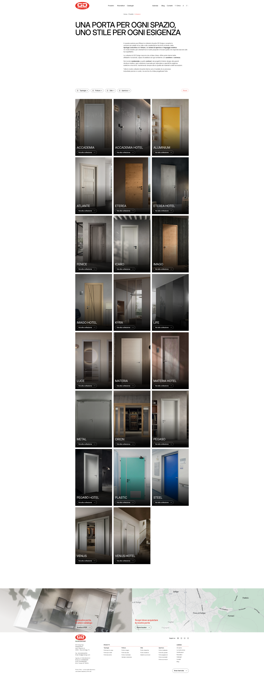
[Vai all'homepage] (82, 5)
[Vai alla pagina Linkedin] (184, 638)
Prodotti (111, 6)
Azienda (155, 6)
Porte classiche (144, 650)
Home (125, 14)
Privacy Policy (78, 669)
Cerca (178, 5)
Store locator (142, 627)
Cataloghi (130, 6)
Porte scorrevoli (163, 659)
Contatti (170, 6)
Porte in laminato (126, 655)
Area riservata (179, 670)
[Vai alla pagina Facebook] (181, 638)
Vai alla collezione (85, 152)
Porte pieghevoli (163, 655)
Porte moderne (144, 652)
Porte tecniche (108, 655)
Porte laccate (125, 652)
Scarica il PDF (82, 627)
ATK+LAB (89, 671)
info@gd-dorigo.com (84, 655)
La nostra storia (181, 650)
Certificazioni (180, 652)
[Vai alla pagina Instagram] (178, 638)
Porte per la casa (108, 650)
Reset (185, 90)
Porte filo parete (163, 652)
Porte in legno (125, 650)
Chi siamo (179, 648)
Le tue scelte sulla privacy (89, 669)
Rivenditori (121, 6)
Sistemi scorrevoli (145, 655)
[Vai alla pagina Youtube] (188, 638)
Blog (163, 6)
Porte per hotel (108, 652)
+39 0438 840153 (82, 653)
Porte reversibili (163, 657)
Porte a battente (163, 650)
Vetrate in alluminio (127, 657)
